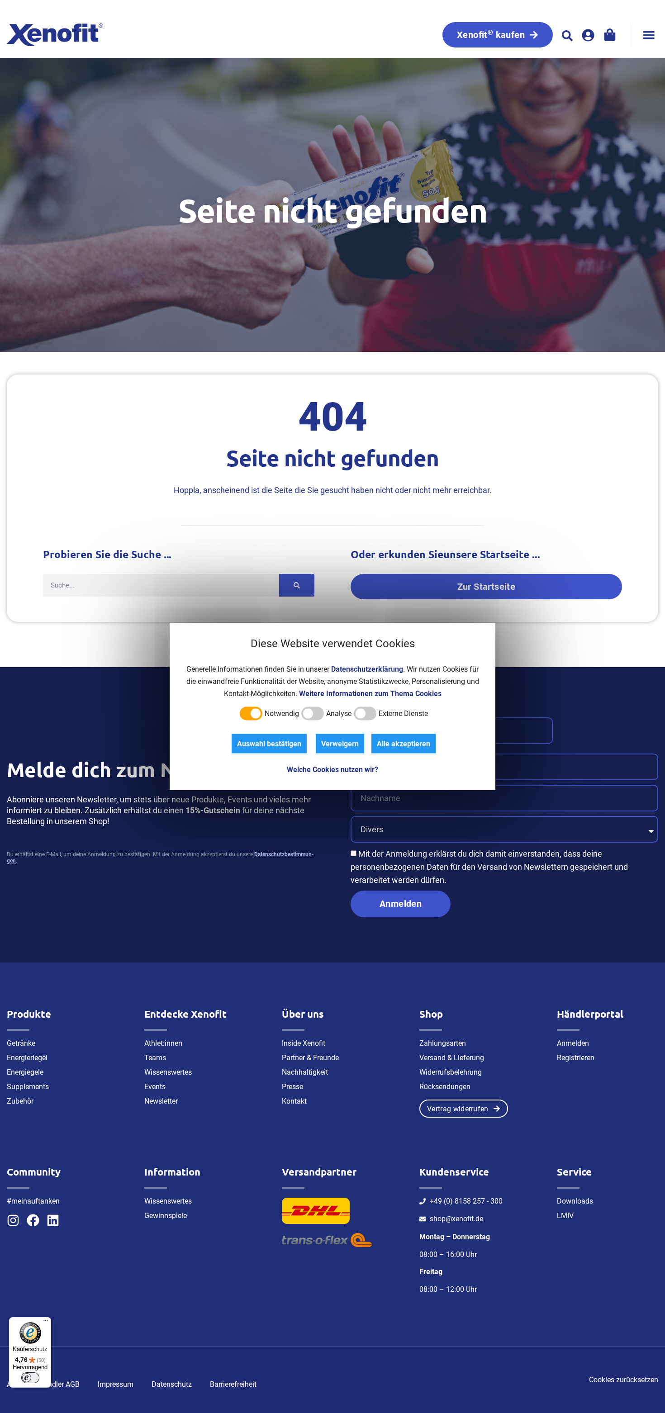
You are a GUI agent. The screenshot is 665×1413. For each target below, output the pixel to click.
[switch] (30, 1377)
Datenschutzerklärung (367, 669)
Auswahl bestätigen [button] (269, 744)
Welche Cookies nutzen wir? (332, 769)
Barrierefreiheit (233, 1384)
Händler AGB (59, 1384)
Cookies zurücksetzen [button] (623, 1379)
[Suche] (296, 585)
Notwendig (282, 713)
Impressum (115, 1384)
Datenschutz (172, 1384)
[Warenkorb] (609, 34)
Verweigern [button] (340, 744)
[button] (648, 34)
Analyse (339, 713)
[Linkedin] (53, 1220)
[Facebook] (33, 1220)
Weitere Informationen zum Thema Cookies (370, 693)
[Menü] (45, 1322)
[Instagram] (13, 1220)
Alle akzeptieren (403, 744)
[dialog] (332, 706)
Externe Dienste (403, 713)
